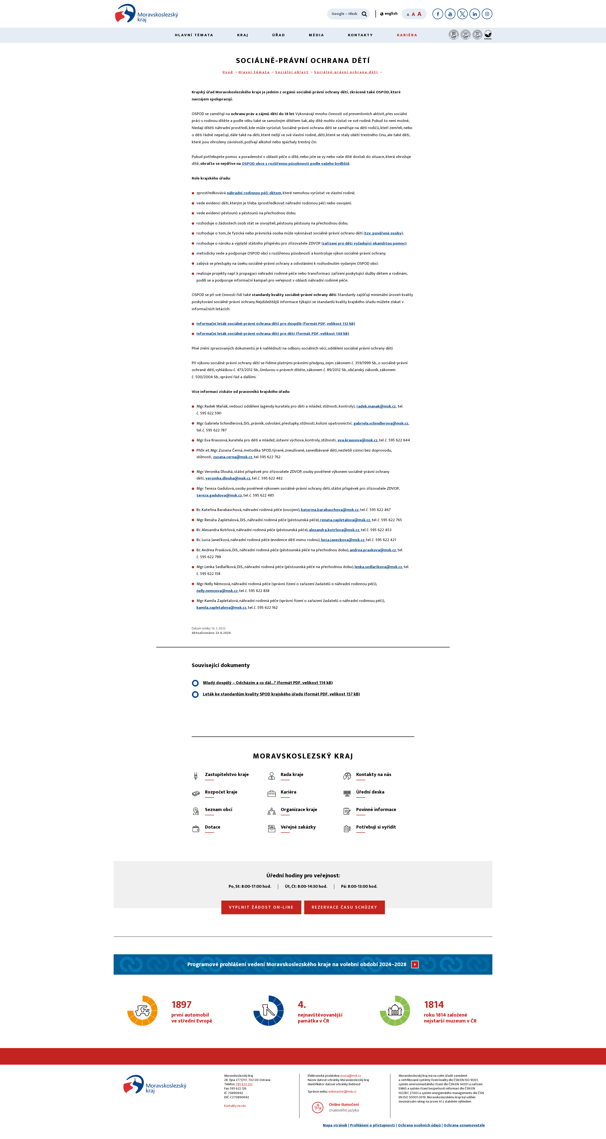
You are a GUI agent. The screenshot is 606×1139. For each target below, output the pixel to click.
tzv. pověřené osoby (383, 233)
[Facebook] (437, 14)
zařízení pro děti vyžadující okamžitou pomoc (364, 243)
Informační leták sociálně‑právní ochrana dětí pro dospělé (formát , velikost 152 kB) (275, 323)
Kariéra (407, 35)
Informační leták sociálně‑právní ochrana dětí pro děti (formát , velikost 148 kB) (272, 333)
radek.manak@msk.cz (376, 406)
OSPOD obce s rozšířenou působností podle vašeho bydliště (295, 163)
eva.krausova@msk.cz (358, 440)
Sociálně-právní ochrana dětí (346, 72)
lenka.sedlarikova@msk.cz (378, 567)
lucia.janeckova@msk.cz (343, 540)
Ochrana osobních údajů (419, 1125)
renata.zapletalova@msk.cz (345, 520)
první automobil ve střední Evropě (191, 1012)
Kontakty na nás (235, 1105)
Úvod (228, 72)
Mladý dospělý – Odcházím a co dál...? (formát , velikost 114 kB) (268, 682)
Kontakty (360, 35)
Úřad (278, 35)
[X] (462, 14)
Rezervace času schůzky (344, 907)
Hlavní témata (194, 35)
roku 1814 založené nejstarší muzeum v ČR (450, 1012)
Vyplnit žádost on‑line (261, 907)
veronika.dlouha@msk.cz (227, 478)
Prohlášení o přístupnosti (372, 1125)
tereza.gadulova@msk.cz (219, 495)
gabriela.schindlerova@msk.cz (380, 423)
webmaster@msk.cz (342, 1091)
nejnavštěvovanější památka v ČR (320, 1012)
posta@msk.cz (350, 1075)
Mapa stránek (335, 1125)
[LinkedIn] (474, 14)
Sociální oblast (292, 72)
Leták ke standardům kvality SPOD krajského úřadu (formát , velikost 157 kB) (281, 694)
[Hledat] (364, 14)
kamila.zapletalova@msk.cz (221, 607)
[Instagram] (487, 14)
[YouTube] (450, 14)
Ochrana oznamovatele (464, 1125)
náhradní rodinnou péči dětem (254, 193)
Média (316, 35)
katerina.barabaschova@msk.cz (330, 510)
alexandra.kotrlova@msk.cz (334, 530)
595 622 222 (244, 1084)
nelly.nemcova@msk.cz (217, 590)
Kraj (243, 35)
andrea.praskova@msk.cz (373, 550)
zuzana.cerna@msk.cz (232, 457)
